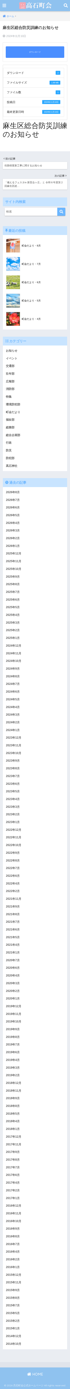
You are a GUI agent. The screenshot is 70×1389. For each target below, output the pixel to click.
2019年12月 (13, 1006)
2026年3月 (13, 530)
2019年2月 (13, 1075)
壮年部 (10, 373)
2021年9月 (13, 906)
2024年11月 (13, 653)
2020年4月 (13, 975)
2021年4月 (13, 944)
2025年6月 (13, 599)
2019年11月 (13, 1013)
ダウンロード (35, 52)
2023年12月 (13, 737)
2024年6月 (13, 691)
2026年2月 (13, 538)
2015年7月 (13, 1305)
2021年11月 (13, 898)
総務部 (10, 427)
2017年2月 (13, 1190)
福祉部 (10, 419)
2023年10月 (13, 753)
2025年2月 (13, 630)
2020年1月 (13, 998)
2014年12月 (13, 1336)
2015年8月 (13, 1297)
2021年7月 (13, 921)
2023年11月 (13, 745)
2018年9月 (13, 1098)
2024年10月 (13, 660)
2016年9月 (13, 1228)
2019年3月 (13, 1067)
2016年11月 (13, 1213)
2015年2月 (13, 1320)
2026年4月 (13, 522)
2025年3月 (13, 622)
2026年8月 (13, 492)
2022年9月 (13, 852)
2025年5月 (13, 607)
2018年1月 (13, 1128)
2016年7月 (13, 1244)
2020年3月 (13, 983)
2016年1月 (13, 1267)
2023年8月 (13, 768)
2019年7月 (13, 1044)
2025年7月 (13, 591)
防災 (9, 450)
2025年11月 (13, 561)
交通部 (10, 365)
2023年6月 (13, 783)
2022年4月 (13, 883)
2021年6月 (13, 929)
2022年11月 (13, 837)
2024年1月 (13, 730)
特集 (9, 396)
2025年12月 (13, 553)
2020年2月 (13, 990)
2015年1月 (13, 1328)
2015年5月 (13, 1313)
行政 (9, 442)
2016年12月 (13, 1205)
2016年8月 (13, 1236)
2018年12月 (13, 1082)
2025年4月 (13, 614)
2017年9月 (13, 1151)
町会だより (13, 412)
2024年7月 (13, 683)
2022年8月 (13, 860)
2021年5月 (13, 937)
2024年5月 (13, 699)
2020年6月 (13, 967)
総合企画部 (13, 435)
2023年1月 (13, 822)
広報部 (10, 381)
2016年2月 (13, 1259)
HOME (37, 1374)
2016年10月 (13, 1221)
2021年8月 (13, 914)
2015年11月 (13, 1282)
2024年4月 (13, 707)
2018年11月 (13, 1090)
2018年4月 (13, 1121)
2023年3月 (13, 806)
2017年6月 (13, 1174)
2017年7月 (13, 1167)
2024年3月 (13, 714)
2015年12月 (13, 1274)
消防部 (10, 388)
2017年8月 (13, 1159)
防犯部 (10, 458)
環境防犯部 (13, 404)
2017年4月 (13, 1182)
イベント (11, 358)
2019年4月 (13, 1059)
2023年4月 (13, 799)
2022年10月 (13, 845)
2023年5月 (13, 791)
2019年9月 (13, 1029)
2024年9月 (13, 668)
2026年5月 (13, 515)
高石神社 (11, 465)
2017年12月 (13, 1136)
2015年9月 (13, 1290)
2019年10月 (13, 1021)
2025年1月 (13, 637)
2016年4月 (13, 1251)
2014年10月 (13, 1343)
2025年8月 (13, 584)
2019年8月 (13, 1036)
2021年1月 (13, 952)
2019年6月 (13, 1052)
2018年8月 (13, 1105)
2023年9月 (13, 760)
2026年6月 (13, 507)
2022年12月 (13, 829)
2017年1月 (13, 1198)
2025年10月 (13, 568)
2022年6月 (13, 875)
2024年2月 (13, 722)
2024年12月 (13, 645)
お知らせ (11, 350)
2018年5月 (13, 1113)
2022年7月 (13, 868)
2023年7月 (13, 776)
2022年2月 (13, 891)
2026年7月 (13, 499)
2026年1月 (13, 545)
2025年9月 (13, 576)
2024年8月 (13, 676)
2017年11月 (13, 1144)
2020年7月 (13, 960)
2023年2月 (13, 814)
